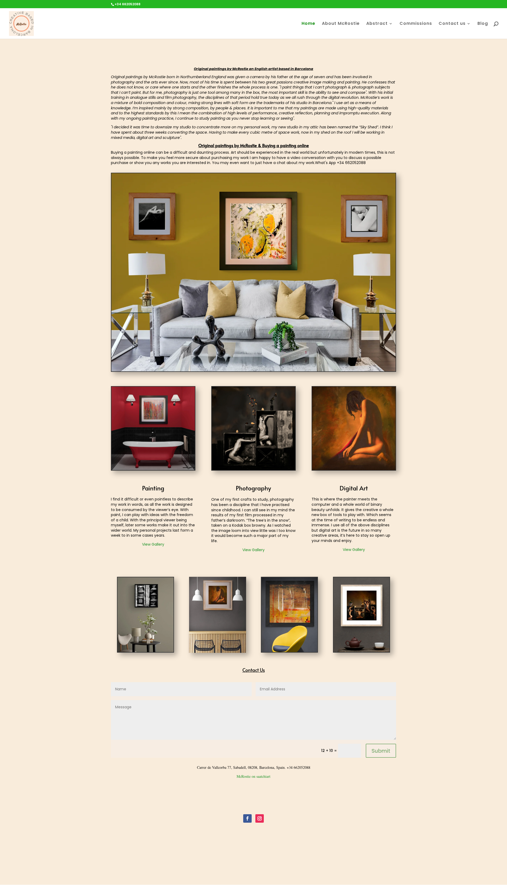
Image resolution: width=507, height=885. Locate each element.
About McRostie (341, 24)
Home (308, 24)
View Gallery (153, 544)
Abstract (377, 24)
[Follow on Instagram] (259, 818)
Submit (381, 751)
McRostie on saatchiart (253, 776)
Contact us (452, 24)
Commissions (416, 24)
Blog (482, 24)
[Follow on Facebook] (247, 818)
